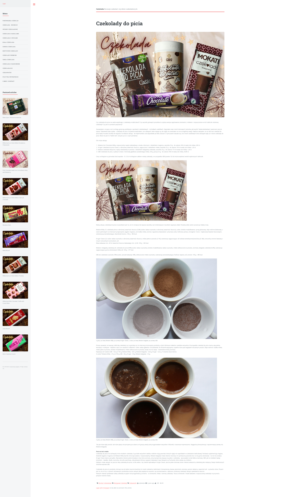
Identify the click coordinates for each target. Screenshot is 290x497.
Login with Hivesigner (103, 488)
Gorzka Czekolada (9, 46)
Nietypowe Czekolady (10, 51)
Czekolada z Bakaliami (11, 33)
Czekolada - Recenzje (10, 25)
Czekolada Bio (8, 68)
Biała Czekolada (8, 42)
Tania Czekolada (8, 59)
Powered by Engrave (14, 366)
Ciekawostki (7, 72)
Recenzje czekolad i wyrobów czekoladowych (116, 9)
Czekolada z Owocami (10, 38)
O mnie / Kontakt (8, 81)
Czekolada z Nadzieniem (11, 64)
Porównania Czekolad (10, 20)
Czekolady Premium (10, 55)
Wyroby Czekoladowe (10, 29)
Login (4, 3)
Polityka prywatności (11, 77)
